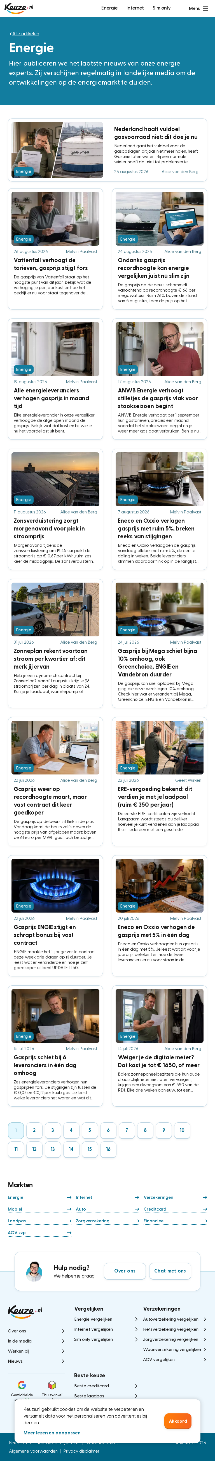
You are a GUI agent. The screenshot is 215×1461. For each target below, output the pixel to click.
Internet (135, 8)
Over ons (124, 1271)
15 (90, 1149)
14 (71, 1149)
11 (16, 1149)
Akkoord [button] (178, 1421)
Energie (109, 8)
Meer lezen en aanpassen (52, 1432)
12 (34, 1149)
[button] (199, 8)
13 (53, 1149)
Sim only (162, 8)
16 (108, 1149)
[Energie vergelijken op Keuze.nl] (18, 8)
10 (182, 1130)
